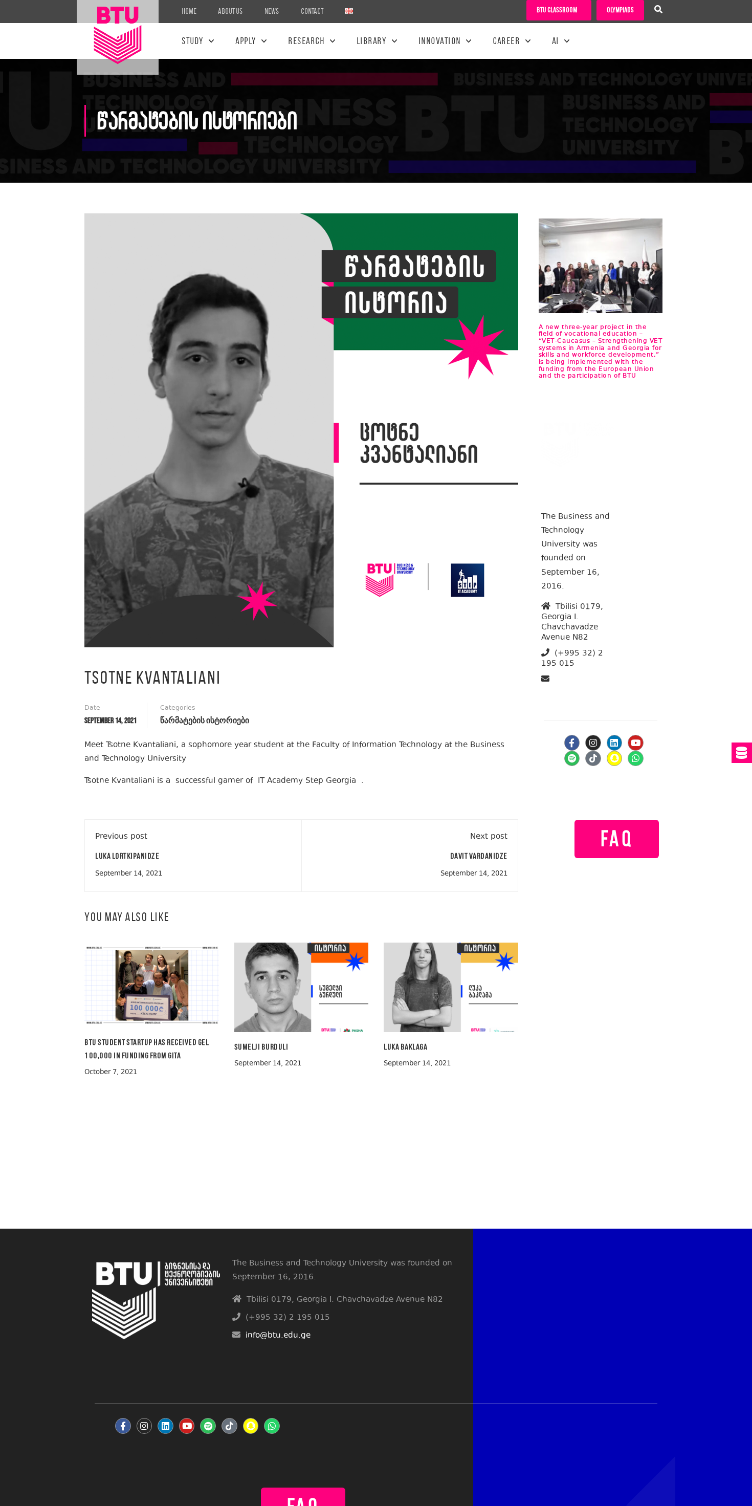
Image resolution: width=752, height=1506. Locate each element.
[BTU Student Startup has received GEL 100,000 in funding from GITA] (151, 984)
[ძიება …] (658, 10)
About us (230, 11)
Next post (488, 837)
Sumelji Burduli (261, 1046)
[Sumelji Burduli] (301, 986)
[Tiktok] (593, 759)
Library (372, 41)
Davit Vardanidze (478, 856)
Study (193, 41)
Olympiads (620, 10)
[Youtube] (636, 743)
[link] (307, 781)
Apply (245, 41)
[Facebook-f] (572, 743)
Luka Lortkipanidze (127, 856)
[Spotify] (572, 759)
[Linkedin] (615, 743)
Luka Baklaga (405, 1046)
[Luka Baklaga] (451, 986)
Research (306, 41)
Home (189, 11)
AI (555, 41)
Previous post (121, 837)
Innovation (439, 41)
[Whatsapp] (636, 759)
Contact (312, 11)
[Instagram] (593, 743)
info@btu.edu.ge (580, 691)
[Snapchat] (615, 759)
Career (506, 41)
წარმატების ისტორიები (204, 721)
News (271, 11)
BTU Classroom (557, 10)
